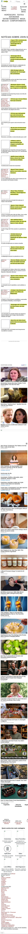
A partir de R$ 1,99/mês (18, 823)
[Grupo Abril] (2, 1)
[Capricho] (14, 9)
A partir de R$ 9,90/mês (7, 823)
